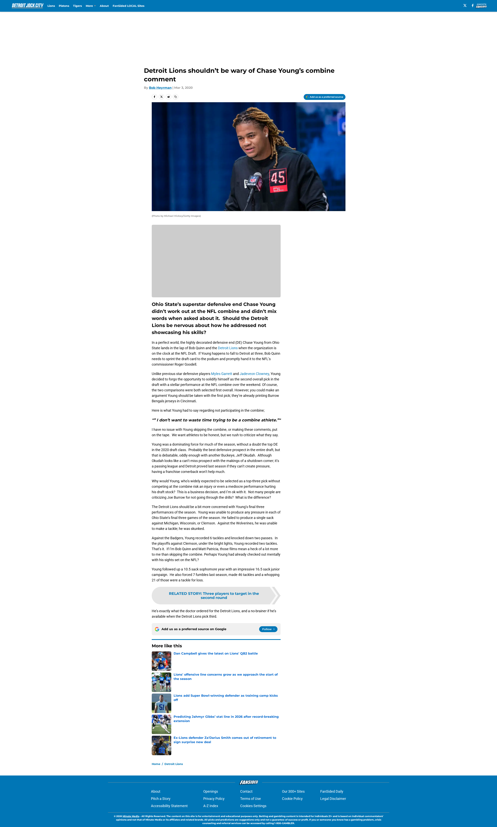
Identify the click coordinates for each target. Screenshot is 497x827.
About (104, 6)
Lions (51, 6)
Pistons (64, 6)
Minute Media (131, 816)
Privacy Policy (214, 799)
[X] (465, 5)
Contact (246, 791)
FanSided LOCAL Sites (128, 6)
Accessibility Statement (169, 806)
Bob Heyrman (160, 88)
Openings (210, 791)
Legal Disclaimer (333, 799)
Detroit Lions (228, 348)
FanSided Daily (331, 791)
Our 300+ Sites (293, 791)
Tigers (77, 6)
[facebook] (473, 5)
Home (156, 764)
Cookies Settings (253, 806)
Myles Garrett (221, 374)
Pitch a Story (160, 799)
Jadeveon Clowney (254, 374)
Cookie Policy (292, 799)
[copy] (175, 96)
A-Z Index (210, 806)
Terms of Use (250, 799)
